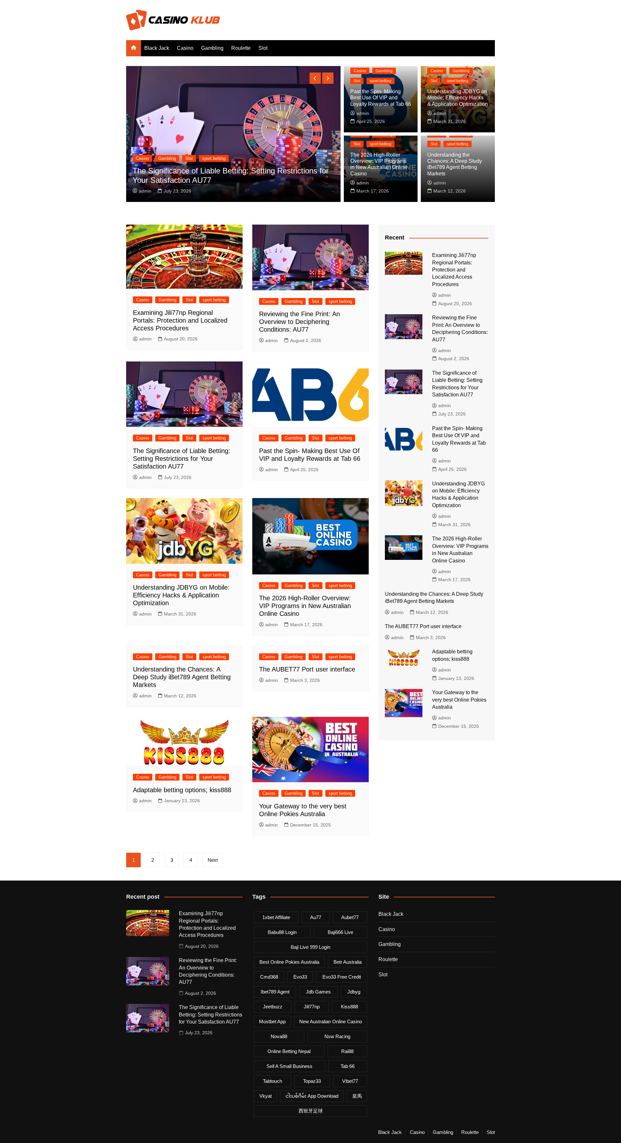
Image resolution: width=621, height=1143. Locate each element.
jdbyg (353, 991)
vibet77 (350, 1081)
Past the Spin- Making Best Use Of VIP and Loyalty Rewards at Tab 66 (380, 97)
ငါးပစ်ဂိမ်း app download (312, 1096)
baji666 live (340, 932)
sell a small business (289, 1066)
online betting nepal (288, 1051)
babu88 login (282, 932)
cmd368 (269, 977)
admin (282, 191)
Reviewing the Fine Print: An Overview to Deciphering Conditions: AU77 (299, 321)
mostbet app (272, 1021)
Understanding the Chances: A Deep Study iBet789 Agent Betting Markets (182, 677)
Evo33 (300, 977)
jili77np (312, 1006)
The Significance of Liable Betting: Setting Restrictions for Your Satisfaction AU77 (181, 458)
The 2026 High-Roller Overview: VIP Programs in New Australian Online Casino (305, 605)
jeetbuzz (272, 1006)
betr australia (347, 962)
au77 (315, 917)
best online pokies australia (289, 962)
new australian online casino (330, 1021)
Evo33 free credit (341, 977)
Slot (262, 48)
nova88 (279, 1036)
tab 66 (347, 1066)
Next (213, 860)
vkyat (265, 1096)
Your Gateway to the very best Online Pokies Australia (459, 700)
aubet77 (350, 917)
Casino (185, 48)
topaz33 (312, 1081)
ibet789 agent (275, 991)
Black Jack (156, 48)
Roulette (241, 48)
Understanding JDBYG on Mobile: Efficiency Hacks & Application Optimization (457, 97)
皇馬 (357, 1096)
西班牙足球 (311, 1111)
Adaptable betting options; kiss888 (182, 789)
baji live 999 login (310, 947)
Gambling (212, 48)
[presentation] (315, 78)
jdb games (318, 991)
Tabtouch (272, 1081)
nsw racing (337, 1036)
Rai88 (347, 1051)
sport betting (136, 158)
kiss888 (349, 1006)
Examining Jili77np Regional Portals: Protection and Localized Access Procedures (180, 320)
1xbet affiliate (276, 917)
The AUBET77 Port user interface (307, 669)
